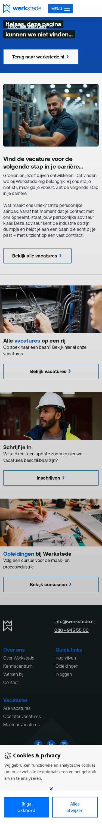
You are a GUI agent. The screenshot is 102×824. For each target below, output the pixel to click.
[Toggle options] (51, 788)
